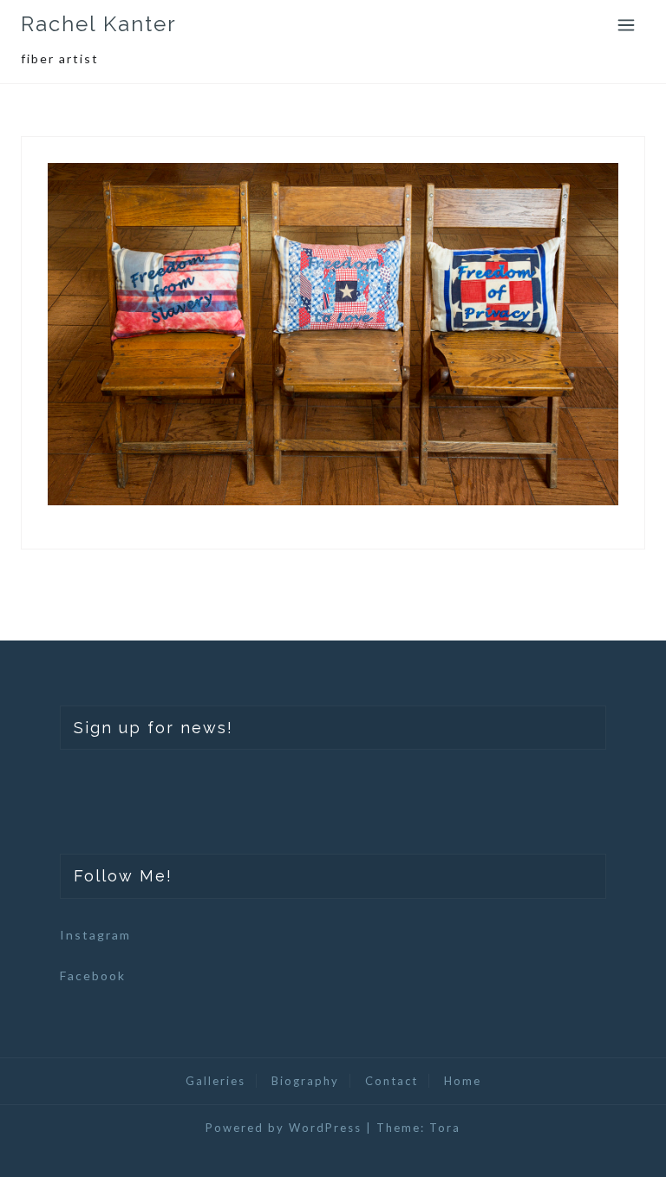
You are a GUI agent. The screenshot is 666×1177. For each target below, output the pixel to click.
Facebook (93, 975)
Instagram (95, 934)
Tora (444, 1128)
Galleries (215, 1081)
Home (462, 1081)
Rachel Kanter (99, 23)
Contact (391, 1081)
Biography (305, 1081)
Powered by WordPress (284, 1128)
